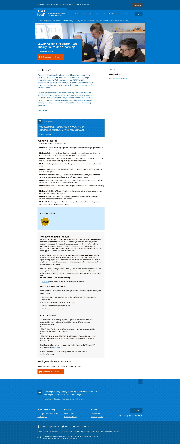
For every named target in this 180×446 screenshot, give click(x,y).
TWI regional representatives (48, 414)
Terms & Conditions (97, 431)
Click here (45, 282)
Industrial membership (66, 4)
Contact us (128, 14)
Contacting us (42, 417)
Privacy (40, 431)
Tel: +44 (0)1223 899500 (130, 415)
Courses (78, 14)
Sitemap (116, 431)
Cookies (46, 431)
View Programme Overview (118, 78)
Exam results (100, 14)
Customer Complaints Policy (82, 431)
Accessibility (108, 431)
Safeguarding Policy (66, 431)
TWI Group (137, 5)
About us (111, 14)
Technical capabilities (52, 4)
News (120, 14)
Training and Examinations (83, 4)
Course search (69, 414)
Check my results (97, 417)
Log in (139, 14)
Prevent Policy (54, 431)
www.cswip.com (57, 347)
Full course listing (70, 417)
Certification (88, 14)
